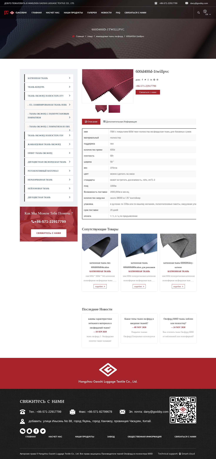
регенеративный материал (43, 171)
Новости (106, 12)
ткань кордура (36, 87)
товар (90, 36)
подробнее (99, 287)
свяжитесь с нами (48, 233)
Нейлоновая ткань (38, 189)
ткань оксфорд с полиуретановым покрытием (48, 116)
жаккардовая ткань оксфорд (109, 36)
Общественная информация (144, 436)
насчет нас (53, 12)
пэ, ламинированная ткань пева (48, 105)
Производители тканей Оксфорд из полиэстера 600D (127, 454)
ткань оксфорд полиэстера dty (46, 96)
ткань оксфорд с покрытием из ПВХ (49, 127)
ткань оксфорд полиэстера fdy (45, 135)
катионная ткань (38, 78)
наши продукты (73, 12)
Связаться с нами (135, 12)
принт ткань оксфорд (40, 153)
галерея (92, 12)
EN (207, 14)
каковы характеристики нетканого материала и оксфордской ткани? (100, 323)
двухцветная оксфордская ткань (47, 162)
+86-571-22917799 (50, 222)
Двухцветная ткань (39, 197)
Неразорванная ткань (40, 180)
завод (111, 436)
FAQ (118, 12)
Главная (37, 12)
